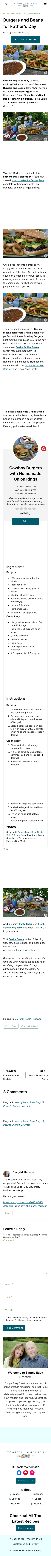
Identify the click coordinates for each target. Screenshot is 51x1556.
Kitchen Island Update (11, 1075)
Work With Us (34, 1539)
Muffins (38, 1503)
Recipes (14, 13)
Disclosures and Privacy (25, 1544)
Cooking (24, 13)
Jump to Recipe (27, 39)
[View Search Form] (5, 4)
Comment (9, 1240)
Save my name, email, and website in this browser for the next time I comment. (26, 1318)
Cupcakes (38, 1494)
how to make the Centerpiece (28, 180)
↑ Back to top (16, 1539)
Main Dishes (35, 13)
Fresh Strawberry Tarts (38, 1075)
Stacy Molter (21, 1172)
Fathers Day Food (29, 1026)
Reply (7, 1213)
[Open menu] (45, 4)
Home (6, 13)
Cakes (38, 1498)
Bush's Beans (10, 1026)
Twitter (27, 950)
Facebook (12, 950)
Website (8, 1310)
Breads (16, 1494)
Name (8, 1284)
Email (8, 1297)
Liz (7, 33)
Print (25, 521)
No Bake (15, 1503)
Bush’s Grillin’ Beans (27, 347)
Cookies (15, 1498)
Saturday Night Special (28, 1019)
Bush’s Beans (16, 939)
